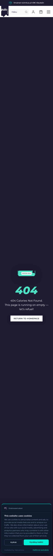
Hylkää (13, 542)
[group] (26, 3)
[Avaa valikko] (48, 12)
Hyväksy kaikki (36, 542)
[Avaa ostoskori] (41, 12)
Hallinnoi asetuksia (41, 550)
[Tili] (33, 12)
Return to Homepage (26, 318)
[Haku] (26, 12)
